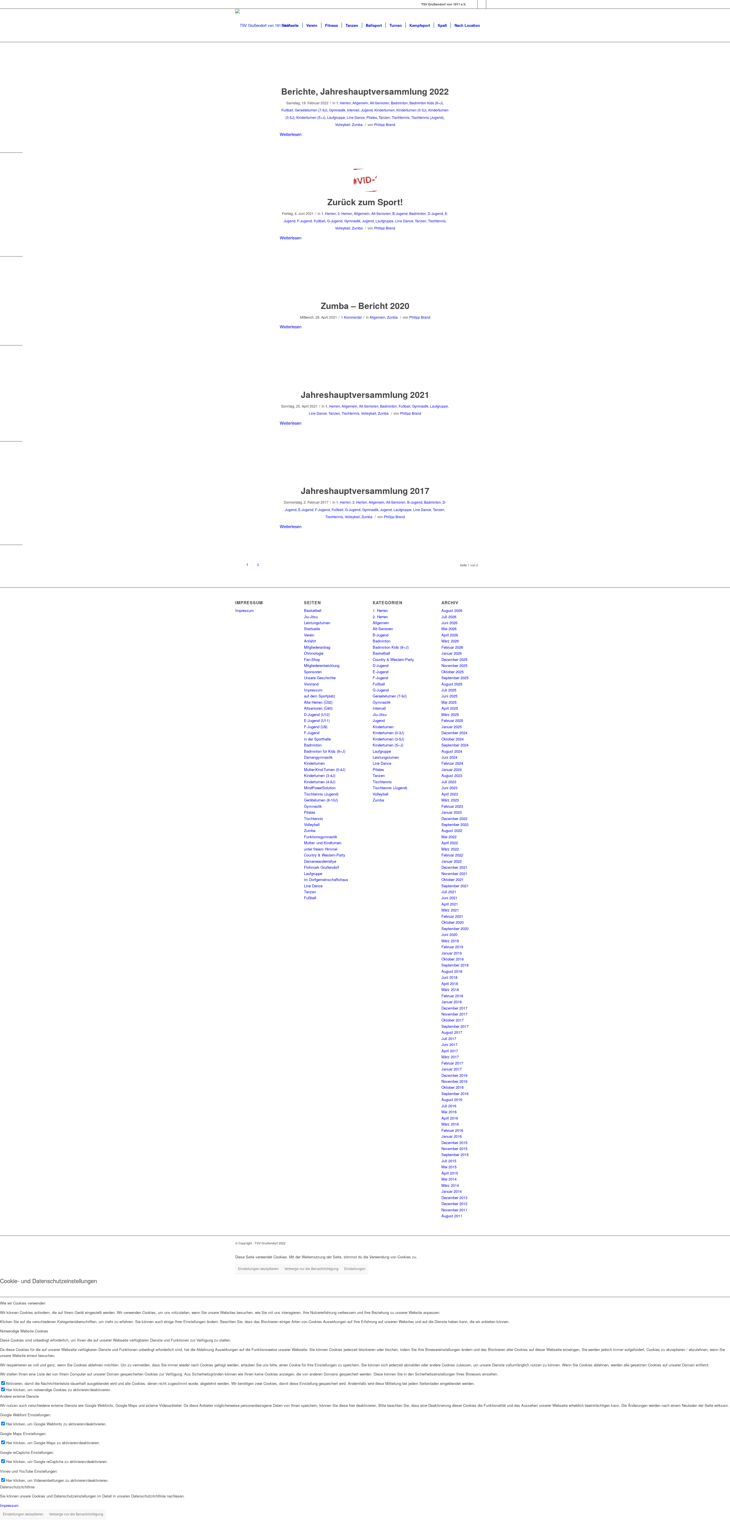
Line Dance (356, 117)
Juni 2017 (449, 1044)
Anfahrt (310, 641)
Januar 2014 (451, 1191)
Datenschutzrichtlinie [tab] (17, 1487)
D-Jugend (435, 213)
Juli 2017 (448, 1038)
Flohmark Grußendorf (321, 867)
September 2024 (455, 745)
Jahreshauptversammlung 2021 (365, 394)
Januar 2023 (451, 812)
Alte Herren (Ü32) (318, 702)
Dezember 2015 (454, 1142)
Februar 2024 (452, 763)
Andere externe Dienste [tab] (19, 1396)
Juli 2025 (448, 690)
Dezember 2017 (454, 1008)
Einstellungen (355, 1268)
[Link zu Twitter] (490, 4)
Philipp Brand (384, 124)
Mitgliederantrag (317, 647)
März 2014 (450, 1185)
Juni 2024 (449, 757)
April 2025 (449, 708)
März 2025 (450, 714)
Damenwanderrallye (320, 861)
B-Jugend (399, 213)
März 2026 (450, 641)
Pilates (371, 117)
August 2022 (451, 830)
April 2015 (449, 1173)
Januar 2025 (451, 726)
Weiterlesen (290, 134)
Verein (309, 635)
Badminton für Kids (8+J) (324, 751)
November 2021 (454, 873)
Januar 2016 (451, 1136)
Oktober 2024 (452, 739)
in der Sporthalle (317, 739)
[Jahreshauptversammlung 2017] (365, 469)
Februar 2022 (452, 855)
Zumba (357, 124)
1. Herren (343, 102)
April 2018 (449, 983)
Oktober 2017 (452, 1020)
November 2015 (454, 1148)
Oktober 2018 (452, 959)
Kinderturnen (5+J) (310, 117)
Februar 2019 (452, 946)
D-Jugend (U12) (317, 714)
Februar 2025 (452, 720)
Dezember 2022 (454, 818)
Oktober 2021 (452, 879)
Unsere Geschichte (320, 677)
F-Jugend (304, 220)
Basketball (312, 610)
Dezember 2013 (454, 1197)
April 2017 (449, 1050)
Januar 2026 (451, 653)
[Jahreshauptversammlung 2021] (365, 372)
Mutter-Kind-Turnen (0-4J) (324, 769)
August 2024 (451, 751)
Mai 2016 (449, 1111)
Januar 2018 (451, 1001)
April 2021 (449, 904)
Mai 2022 (449, 836)
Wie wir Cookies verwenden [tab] (22, 1303)
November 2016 (454, 1081)
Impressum (244, 610)
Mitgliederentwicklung (321, 665)
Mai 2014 (449, 1179)
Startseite (312, 628)
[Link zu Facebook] (473, 4)
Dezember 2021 (454, 867)
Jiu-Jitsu (311, 616)
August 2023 (451, 775)
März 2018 (450, 989)
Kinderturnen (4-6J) (319, 781)
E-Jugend (305, 509)
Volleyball (342, 124)
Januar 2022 (451, 861)
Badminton (399, 102)
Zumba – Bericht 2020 (365, 305)
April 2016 (449, 1118)
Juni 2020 (449, 934)
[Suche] (489, 25)
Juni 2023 (449, 787)
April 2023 (449, 794)
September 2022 (455, 824)
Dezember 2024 (454, 732)
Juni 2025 (449, 696)
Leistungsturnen (317, 622)
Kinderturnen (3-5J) (388, 739)
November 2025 (454, 665)
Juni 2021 (449, 897)
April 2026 (449, 635)
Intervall (353, 109)
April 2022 (449, 842)
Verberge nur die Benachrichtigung (311, 1268)
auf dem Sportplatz (319, 696)
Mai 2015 (449, 1166)
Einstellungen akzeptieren (258, 1268)
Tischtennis (400, 117)
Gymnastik (337, 109)
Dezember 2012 (454, 1203)
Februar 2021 (452, 916)
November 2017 (454, 1014)
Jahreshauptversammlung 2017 (365, 490)
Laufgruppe (336, 117)
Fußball (287, 109)
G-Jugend (334, 220)
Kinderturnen (384, 109)
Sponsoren (313, 671)
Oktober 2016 (452, 1087)
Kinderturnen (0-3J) (411, 109)
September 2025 (455, 677)
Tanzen (384, 117)
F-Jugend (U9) (315, 726)
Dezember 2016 (454, 1075)
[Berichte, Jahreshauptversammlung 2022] (365, 69)
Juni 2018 (449, 977)
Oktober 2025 (452, 671)
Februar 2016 (452, 1130)
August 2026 (451, 610)
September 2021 (455, 885)
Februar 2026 (452, 647)
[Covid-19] (365, 180)
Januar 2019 (451, 953)
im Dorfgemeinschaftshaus (326, 879)
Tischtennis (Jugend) (427, 117)
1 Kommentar (351, 317)
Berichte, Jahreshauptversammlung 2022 (365, 91)
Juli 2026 (448, 616)
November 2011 (454, 1209)
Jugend (367, 109)
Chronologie (313, 653)
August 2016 (451, 1099)
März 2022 (450, 849)
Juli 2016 (448, 1105)
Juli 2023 (448, 781)
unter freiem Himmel (320, 849)
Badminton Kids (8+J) (426, 102)
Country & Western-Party (324, 855)
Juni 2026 (449, 622)
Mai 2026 (449, 628)
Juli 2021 (448, 891)
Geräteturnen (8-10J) (321, 800)
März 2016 (450, 1124)
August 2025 (451, 684)
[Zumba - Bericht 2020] (365, 284)
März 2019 (450, 940)
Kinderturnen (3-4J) (319, 775)
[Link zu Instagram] (482, 4)
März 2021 (450, 910)
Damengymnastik (318, 757)
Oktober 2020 (452, 922)
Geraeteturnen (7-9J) (311, 109)
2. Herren (345, 213)
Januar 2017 (451, 1069)
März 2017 (450, 1056)
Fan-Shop (312, 659)
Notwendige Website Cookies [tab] (24, 1331)
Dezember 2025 (454, 659)
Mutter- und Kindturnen (322, 842)
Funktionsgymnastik (320, 836)
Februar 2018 (452, 995)
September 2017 (455, 1026)
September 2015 (455, 1154)
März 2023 (450, 800)
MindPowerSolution (320, 787)
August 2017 (451, 1032)
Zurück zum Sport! (365, 202)
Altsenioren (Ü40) (318, 708)
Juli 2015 (448, 1160)
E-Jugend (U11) (317, 720)
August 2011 (451, 1215)
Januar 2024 (451, 769)
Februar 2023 (452, 806)
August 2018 (451, 971)
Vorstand (311, 684)
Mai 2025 (449, 702)
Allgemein (360, 102)
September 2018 (455, 965)
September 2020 (455, 928)
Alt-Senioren (379, 102)
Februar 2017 (452, 1063)
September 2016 (455, 1093)
